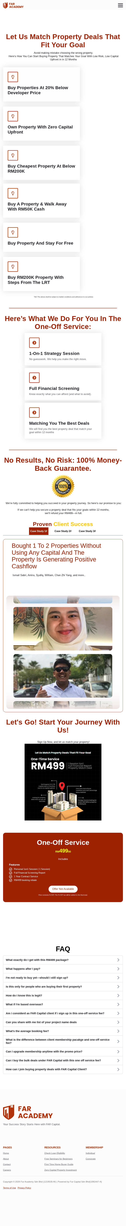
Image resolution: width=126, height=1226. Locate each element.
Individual (90, 1153)
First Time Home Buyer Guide (58, 1164)
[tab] (38, 531)
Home (6, 1153)
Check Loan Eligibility (54, 1153)
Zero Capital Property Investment (60, 1170)
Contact (7, 1164)
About (6, 1159)
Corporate (91, 1159)
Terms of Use (9, 1188)
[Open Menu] (120, 5)
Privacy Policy (24, 1188)
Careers (7, 1170)
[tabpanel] (63, 625)
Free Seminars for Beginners (58, 1159)
